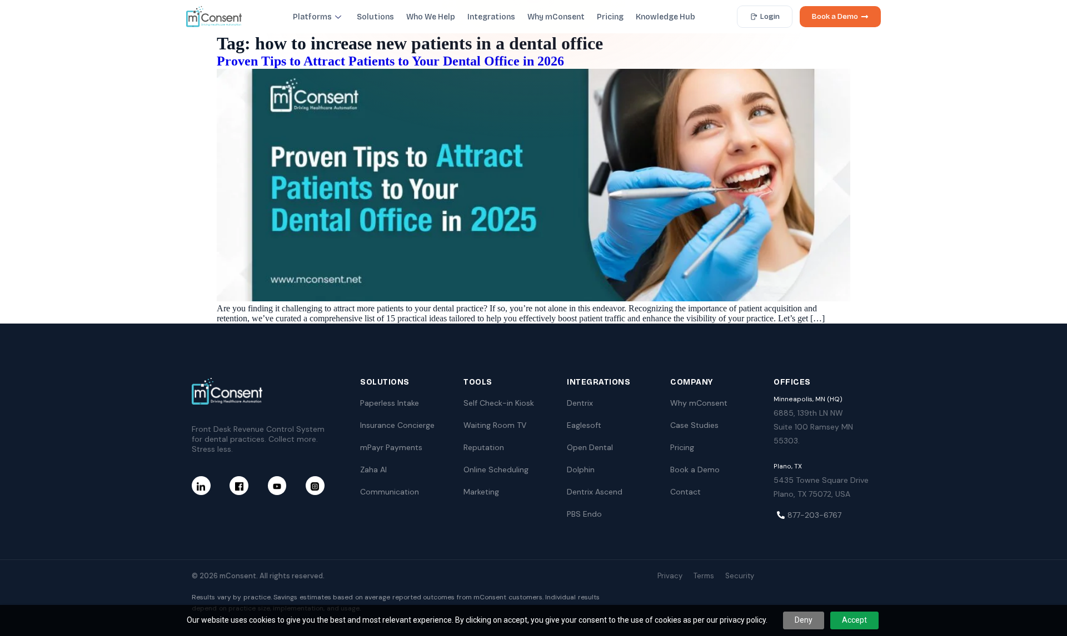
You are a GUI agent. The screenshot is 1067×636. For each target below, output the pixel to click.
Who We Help (430, 17)
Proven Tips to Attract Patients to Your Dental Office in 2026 (390, 61)
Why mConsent (556, 17)
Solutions (375, 17)
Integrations (491, 17)
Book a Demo (835, 16)
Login (770, 16)
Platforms (312, 17)
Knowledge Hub (665, 17)
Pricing (610, 17)
